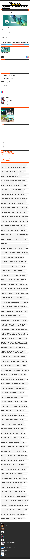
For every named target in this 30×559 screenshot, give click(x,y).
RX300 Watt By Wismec (18, 370)
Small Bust (25, 374)
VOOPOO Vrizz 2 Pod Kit (12, 495)
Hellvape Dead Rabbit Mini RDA (11, 280)
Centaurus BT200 (23, 203)
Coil (26, 207)
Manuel (19, 334)
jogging (2, 307)
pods (1, 356)
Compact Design (19, 208)
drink (18, 221)
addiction (22, 172)
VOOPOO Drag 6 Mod (20, 482)
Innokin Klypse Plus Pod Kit (10, 293)
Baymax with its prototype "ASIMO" (8, 100)
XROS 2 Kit (24, 514)
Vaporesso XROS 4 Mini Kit (22, 464)
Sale (28, 370)
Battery (19, 193)
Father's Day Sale (3, 253)
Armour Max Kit (22, 181)
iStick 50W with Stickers (7, 97)
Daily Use (28, 211)
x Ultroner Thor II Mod (12, 514)
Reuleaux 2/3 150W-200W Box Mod (12, 365)
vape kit (5, 437)
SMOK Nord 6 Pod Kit (15, 379)
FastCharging (26, 252)
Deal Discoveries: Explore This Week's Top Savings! (10, 547)
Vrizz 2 (17, 495)
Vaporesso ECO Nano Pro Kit (11, 451)
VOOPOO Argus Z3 (9, 477)
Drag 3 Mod (5, 220)
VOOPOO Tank (17, 486)
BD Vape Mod (7, 194)
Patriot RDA (24, 352)
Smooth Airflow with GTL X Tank (8, 550)
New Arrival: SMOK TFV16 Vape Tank (8, 553)
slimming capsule (16, 374)
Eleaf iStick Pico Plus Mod (23, 239)
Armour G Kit (17, 181)
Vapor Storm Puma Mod (8, 446)
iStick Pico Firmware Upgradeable (15, 302)
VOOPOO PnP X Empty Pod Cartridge (5, 486)
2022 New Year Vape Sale (19, 167)
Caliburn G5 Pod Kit (13, 202)
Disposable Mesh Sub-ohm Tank (24, 216)
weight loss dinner (23, 500)
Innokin (27, 288)
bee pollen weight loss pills (21, 194)
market (21, 334)
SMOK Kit (7, 379)
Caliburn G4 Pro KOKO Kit (4, 202)
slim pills (9, 374)
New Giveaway (18, 342)
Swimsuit (7, 410)
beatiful (13, 194)
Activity (19, 172)
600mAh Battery (2, 172)
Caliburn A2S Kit (18, 199)
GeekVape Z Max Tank (8, 270)
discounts (11, 216)
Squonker (19, 405)
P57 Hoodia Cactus (9, 352)
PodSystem (4, 356)
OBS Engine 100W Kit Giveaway (13, 347)
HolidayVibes (20, 284)
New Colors (11, 342)
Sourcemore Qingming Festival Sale (12, 401)
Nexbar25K (13, 343)
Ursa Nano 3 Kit (3, 419)
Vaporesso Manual (21, 459)
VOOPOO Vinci (8, 487)
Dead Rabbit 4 (13, 212)
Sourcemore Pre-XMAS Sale (4, 401)
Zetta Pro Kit (18, 518)
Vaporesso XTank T (3, 468)
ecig (3, 225)
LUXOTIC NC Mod (20, 333)
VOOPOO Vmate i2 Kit (10, 491)
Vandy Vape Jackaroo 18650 (4, 428)
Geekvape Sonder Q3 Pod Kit (4, 266)
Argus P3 (7, 181)
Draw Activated (15, 221)
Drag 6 (17, 220)
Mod (26, 338)
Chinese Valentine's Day (8, 207)
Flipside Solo (26, 253)
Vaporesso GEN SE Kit (10, 455)
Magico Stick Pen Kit (12, 334)
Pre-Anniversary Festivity (16, 356)
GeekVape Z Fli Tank (3, 270)
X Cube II (7, 514)
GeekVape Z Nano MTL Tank (4, 271)
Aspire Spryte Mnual (24, 185)
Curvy (11, 211)
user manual (19, 419)
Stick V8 (27, 406)
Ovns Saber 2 (8, 351)
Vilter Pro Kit (18, 469)
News (10, 343)
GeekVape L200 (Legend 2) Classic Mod (22, 262)
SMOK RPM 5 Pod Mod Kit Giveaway (9, 383)
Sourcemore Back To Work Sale (13, 396)
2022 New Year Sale (25, 167)
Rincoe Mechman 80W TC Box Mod (4, 369)
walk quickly (22, 496)
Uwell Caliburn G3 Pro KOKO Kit (4, 424)
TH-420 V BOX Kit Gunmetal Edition (5, 415)
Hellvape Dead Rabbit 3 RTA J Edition (15, 279)
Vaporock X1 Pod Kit (14, 468)
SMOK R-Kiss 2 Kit (3, 383)
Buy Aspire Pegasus (3, 199)
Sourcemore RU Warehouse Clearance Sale (22, 401)
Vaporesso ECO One (17, 451)
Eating (2, 225)
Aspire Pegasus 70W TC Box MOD (4, 185)
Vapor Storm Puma (3, 446)
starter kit (2, 406)
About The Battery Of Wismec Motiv (8, 81)
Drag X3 (6, 221)
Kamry (13, 311)
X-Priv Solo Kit (17, 514)
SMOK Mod (10, 379)
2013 (2, 148)
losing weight (14, 324)
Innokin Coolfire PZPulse (4, 289)
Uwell (23, 419)
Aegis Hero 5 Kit (10, 175)
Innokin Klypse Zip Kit (17, 293)
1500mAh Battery (22, 163)
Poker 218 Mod (8, 356)
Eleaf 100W (23, 226)
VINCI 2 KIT (22, 469)
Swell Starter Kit (3, 410)
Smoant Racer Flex (12, 378)
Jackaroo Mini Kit (15, 306)
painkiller (13, 352)
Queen (18, 361)
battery (16, 193)
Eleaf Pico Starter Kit (17, 248)
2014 (2, 147)
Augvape (12, 190)
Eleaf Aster (26, 226)
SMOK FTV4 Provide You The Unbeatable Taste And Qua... (7, 153)
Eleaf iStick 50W (15, 235)
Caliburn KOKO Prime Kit (20, 202)
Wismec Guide (7, 504)
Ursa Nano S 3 (7, 419)
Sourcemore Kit (16, 397)
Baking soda (9, 193)
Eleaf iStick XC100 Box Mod (4, 243)
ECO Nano (9, 225)
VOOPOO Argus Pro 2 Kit (3, 477)
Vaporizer (7, 468)
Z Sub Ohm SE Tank (3, 518)
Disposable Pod (2, 217)
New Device (14, 342)
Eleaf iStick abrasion (20, 235)
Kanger (22, 311)
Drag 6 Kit (20, 220)
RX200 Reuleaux (2, 370)
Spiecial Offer (15, 405)
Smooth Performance (17, 387)
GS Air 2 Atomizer (16, 275)
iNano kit (14, 288)
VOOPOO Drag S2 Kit (25, 482)
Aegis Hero (2, 175)
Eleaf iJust (2, 230)
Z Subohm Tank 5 (8, 518)
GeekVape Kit (2, 262)
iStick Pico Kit (21, 302)
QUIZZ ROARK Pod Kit (24, 361)
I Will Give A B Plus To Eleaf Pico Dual (8, 78)
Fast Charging (18, 252)
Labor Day (14, 320)
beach (10, 194)
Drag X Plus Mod (3, 221)
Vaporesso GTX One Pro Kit (17, 455)
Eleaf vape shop (26, 248)
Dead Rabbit (9, 212)
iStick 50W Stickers (17, 298)
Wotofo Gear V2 (22, 513)
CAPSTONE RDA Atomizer (3, 203)
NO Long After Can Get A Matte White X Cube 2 (6, 154)
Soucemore (20, 388)
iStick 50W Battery (12, 298)
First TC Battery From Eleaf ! (4, 159)
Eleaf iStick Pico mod (3, 239)
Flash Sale (18, 253)
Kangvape (24, 316)
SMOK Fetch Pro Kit (3, 379)
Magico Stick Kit (7, 334)
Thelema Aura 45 (11, 415)
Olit (24, 347)
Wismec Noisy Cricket (10, 505)
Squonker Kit (23, 405)
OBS (9, 347)
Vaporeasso (13, 446)
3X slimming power (3, 171)
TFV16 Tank (7, 414)
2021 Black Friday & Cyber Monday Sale (13, 166)
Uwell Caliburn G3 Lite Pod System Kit (13, 423)
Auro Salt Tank (15, 190)
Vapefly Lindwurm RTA (16, 442)
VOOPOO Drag (20, 478)
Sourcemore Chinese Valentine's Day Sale (22, 396)
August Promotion (8, 190)
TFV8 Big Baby (18, 414)
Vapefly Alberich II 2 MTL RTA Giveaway (5, 441)
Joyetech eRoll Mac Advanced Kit (24, 307)
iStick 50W (7, 298)
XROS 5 (27, 514)
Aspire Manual (13, 184)
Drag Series (26, 220)
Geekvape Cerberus (11, 261)
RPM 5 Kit (14, 369)
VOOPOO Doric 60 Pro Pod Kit (4, 478)
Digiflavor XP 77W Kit (3, 216)
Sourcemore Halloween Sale (10, 397)
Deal (21, 212)
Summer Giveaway (27, 42)
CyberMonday (24, 211)
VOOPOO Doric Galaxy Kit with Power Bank (13, 478)
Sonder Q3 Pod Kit (16, 388)
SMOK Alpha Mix (19, 378)
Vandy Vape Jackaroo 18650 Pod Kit (11, 428)
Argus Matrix (23, 180)
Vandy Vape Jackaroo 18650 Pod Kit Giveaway (21, 428)
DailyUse (2, 212)
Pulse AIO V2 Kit (12, 360)
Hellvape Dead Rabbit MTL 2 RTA (19, 280)
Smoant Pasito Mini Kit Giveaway (5, 378)
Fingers (15, 253)
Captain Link (8, 203)
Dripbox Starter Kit (22, 221)
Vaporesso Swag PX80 (9, 460)
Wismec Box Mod (3, 504)
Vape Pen (24, 437)
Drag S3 (23, 220)
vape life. (11, 437)
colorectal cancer (14, 208)
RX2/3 (24, 369)
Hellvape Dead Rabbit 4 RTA (4, 280)
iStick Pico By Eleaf (3, 302)
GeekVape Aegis (15, 257)
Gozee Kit (5, 275)
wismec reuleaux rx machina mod (11, 509)
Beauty (16, 194)
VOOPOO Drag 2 (25, 478)
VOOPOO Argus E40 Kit (8, 473)
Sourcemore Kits (21, 397)
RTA (16, 369)
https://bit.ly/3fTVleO (7, 29)
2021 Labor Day (2, 167)
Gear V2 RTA (8, 257)
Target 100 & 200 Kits (19, 410)
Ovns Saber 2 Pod (12, 351)
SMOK (15, 378)
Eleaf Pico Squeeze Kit (3, 248)
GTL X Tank (23, 275)
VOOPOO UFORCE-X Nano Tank (23, 486)
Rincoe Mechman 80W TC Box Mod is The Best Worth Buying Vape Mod (12, 539)
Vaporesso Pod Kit (26, 459)
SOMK (1, 388)
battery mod (21, 193)
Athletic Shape (12, 189)
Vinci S (25, 469)
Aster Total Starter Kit (7, 189)
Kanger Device (25, 311)
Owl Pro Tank (16, 351)
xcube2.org (21, 514)
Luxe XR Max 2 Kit (13, 333)
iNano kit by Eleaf (18, 288)
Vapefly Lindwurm (11, 442)
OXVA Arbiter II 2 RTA (3, 352)
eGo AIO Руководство (13, 226)
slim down (2, 374)
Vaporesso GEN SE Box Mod (4, 455)
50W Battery (24, 171)
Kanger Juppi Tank (10, 315)
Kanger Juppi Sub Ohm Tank (4, 315)
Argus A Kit (7, 180)
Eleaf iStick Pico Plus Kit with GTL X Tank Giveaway (13, 239)
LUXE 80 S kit (8, 333)
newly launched (7, 343)
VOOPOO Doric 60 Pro (14, 477)
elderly (18, 226)
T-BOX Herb (10, 410)
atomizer (16, 189)
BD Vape (27, 193)
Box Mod (12, 198)
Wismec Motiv (20, 504)
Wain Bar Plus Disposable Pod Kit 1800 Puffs (15, 496)
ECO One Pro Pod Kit (3, 226)
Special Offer (6, 405)
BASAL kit (13, 193)
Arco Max (2, 180)
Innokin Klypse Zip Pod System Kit (25, 293)
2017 (2, 144)
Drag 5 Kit (14, 220)
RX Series (22, 369)
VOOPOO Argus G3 (14, 473)
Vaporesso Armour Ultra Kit (4, 450)
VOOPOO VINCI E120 (13, 487)
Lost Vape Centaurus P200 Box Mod (5, 329)
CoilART (2, 208)
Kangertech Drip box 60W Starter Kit (5, 316)
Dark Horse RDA (5, 212)
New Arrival (7, 342)
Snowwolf (26, 387)
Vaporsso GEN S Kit (3, 32)
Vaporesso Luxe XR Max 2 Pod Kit (4, 459)
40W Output (15, 171)
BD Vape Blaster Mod (3, 194)
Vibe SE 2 (11, 469)
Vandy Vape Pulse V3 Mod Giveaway (5, 433)
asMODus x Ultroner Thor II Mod (5, 184)
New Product (22, 342)
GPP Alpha (12, 275)
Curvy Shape (14, 211)
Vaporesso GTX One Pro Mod (24, 455)
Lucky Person (2, 333)
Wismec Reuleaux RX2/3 (18, 509)
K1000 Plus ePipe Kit (3, 311)
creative (9, 211)
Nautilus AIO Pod (3, 342)
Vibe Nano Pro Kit (7, 469)
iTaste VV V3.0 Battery (3, 306)
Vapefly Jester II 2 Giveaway (13, 441)
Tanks (15, 410)
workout (15, 513)
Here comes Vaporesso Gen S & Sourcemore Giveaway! (4, 53)
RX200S (12, 370)
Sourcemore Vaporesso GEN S (21, 42)
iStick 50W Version (22, 298)
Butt (26, 198)
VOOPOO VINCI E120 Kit (18, 487)
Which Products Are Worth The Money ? (5, 158)
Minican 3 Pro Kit (15, 338)
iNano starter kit (23, 288)
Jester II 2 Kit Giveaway (20, 306)
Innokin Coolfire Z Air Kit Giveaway (22, 289)
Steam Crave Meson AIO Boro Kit (14, 406)
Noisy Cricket (16, 343)
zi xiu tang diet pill (23, 518)
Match (24, 334)
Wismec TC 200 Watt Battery (4, 513)
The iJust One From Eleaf (7, 94)
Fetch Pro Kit (8, 253)
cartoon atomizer (18, 203)
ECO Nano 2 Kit (13, 225)
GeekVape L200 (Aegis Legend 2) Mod (13, 262)
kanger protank (15, 315)
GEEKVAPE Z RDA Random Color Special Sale (12, 271)
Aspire (10, 184)
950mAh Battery (12, 172)
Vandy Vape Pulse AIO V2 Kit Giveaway (12, 432)
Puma (23, 360)
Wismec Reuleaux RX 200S (3, 509)
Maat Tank (24, 333)
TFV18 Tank (11, 414)
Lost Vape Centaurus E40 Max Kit (20, 325)
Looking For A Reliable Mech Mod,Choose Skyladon (10, 103)
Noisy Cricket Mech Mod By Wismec (23, 343)
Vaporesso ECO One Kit (23, 451)
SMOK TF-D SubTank (21, 383)
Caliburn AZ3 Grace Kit (24, 199)
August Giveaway (3, 190)
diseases (14, 216)
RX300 (14, 370)
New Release (26, 342)
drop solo (27, 221)
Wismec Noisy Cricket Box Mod (17, 505)
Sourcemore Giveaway (3, 397)
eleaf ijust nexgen (6, 230)
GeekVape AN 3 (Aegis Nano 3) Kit (4, 261)
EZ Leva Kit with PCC (3, 252)
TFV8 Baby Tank (14, 414)
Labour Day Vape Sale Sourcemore (24, 320)
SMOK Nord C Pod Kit (20, 379)
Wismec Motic (11, 504)
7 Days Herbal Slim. (7, 172)
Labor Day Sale (18, 320)
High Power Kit (12, 284)
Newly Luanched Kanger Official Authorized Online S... (7, 151)
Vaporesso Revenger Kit (3, 460)
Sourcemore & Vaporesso (14, 42)
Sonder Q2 (4, 388)
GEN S (3, 42)
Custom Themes (18, 211)
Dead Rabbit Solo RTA (18, 212)
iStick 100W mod (3, 297)
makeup (16, 334)
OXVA (19, 351)
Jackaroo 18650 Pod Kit (9, 306)
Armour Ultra (26, 181)
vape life (8, 437)
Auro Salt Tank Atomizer (21, 190)
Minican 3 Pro (11, 338)
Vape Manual (14, 437)
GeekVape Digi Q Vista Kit (23, 261)
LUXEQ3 (16, 333)
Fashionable (13, 252)
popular (11, 356)
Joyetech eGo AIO (9, 307)
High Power (8, 284)
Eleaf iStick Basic (26, 235)
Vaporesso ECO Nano (22, 450)
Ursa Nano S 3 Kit (12, 419)
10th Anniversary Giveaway (12, 163)
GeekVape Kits (6, 262)
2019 (2, 142)
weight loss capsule (12, 500)
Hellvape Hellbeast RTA (3, 284)
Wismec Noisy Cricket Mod (25, 505)
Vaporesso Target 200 (21, 460)
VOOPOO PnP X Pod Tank (12, 486)
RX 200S (19, 369)
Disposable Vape (12, 217)
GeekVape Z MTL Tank (14, 270)
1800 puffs (26, 163)
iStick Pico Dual (8, 302)
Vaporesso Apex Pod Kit (25, 446)
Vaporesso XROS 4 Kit (15, 464)
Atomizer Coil (20, 189)
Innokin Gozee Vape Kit (3, 293)
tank (13, 410)
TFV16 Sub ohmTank (3, 414)
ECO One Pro (24, 225)
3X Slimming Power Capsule (9, 171)
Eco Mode (6, 225)
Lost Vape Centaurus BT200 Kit (23, 324)
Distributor (16, 217)
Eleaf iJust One (11, 230)
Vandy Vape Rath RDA (23, 433)
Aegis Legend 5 (19, 175)
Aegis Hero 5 (5, 175)
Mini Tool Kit (6, 338)
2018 (2, 143)
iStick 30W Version (3, 298)
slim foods (5, 374)
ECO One (21, 225)
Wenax (27, 500)
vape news (21, 437)
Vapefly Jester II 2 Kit (20, 441)
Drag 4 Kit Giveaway (10, 220)
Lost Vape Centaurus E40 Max (12, 325)
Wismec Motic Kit (16, 504)
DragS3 (9, 221)
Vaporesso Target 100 (15, 460)
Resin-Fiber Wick (6, 365)
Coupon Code (5, 211)
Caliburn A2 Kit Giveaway (9, 199)
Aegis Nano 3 (2, 176)
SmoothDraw (22, 387)
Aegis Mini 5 (23, 175)
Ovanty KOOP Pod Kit (3, 351)
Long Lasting (6, 324)
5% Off (18, 171)
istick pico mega (26, 302)
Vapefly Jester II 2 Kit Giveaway (4, 442)
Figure (12, 253)
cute (21, 211)
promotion (2, 360)
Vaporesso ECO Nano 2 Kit (4, 451)
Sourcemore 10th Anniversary (4, 392)
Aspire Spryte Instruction (17, 185)
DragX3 (11, 221)
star (26, 405)
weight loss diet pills (18, 500)
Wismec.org (9, 513)
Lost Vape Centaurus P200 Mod (24, 329)
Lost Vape (18, 324)
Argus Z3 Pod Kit (11, 181)
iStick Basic (27, 298)
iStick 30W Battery (22, 297)
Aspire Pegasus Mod (11, 185)
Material (27, 334)
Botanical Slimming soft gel (4, 198)
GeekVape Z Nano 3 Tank (19, 270)
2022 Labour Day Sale (10, 167)
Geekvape (12, 257)
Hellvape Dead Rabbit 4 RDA (23, 279)
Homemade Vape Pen (25, 284)
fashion (10, 252)
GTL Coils (20, 275)
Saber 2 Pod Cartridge (24, 370)
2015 (2, 146)
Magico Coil (2, 334)
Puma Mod (25, 360)
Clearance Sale (21, 207)
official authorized (20, 347)
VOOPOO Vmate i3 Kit (16, 491)
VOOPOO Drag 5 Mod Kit (9, 482)
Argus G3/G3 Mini (12, 180)
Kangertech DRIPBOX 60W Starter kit (14, 316)
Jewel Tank (25, 306)
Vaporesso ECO (17, 450)
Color (7, 208)
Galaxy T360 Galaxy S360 (3, 257)
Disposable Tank (7, 217)
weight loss (7, 500)
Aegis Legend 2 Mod (15, 175)
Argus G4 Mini (19, 180)
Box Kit (9, 198)
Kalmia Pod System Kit (8, 311)
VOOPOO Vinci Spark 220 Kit (4, 491)
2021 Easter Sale (20, 166)
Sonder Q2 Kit (8, 388)
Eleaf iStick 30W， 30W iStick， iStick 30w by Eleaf (6, 235)
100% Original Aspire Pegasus (4, 163)
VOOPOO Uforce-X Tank (3, 487)
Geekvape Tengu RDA (17, 266)
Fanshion (7, 252)
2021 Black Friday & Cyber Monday (4, 166)
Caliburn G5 (9, 202)
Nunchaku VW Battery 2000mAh (4, 347)
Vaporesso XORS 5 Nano (3, 464)
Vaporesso (20, 446)
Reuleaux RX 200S (24, 365)
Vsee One (24, 495)
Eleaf (20, 226)
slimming (12, 374)
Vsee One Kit (27, 495)
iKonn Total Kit (10, 288)
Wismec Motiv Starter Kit (4, 505)
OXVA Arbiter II (23, 351)
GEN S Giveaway (6, 42)
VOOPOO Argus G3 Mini (19, 473)
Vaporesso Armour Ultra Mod (11, 450)
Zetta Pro (15, 518)
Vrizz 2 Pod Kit (20, 495)
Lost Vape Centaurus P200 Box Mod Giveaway (15, 329)
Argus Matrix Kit (3, 181)
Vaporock (10, 468)
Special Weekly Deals (11, 405)
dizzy (20, 217)
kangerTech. (21, 316)
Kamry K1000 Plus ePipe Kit (18, 311)
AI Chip (15, 176)
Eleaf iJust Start (23, 230)
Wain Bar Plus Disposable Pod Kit (5, 496)
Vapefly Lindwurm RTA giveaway (23, 442)
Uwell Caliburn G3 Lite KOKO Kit (4, 423)
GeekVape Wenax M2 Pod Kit (23, 266)
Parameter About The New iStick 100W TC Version (10, 75)
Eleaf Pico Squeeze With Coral (10, 248)
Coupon (2, 211)
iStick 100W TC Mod (8, 297)
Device (26, 212)
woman (12, 513)
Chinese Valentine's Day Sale (15, 207)
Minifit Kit (19, 338)
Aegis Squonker (6, 176)
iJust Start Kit (2, 288)
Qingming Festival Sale (13, 361)
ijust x (6, 288)
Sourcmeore (2, 405)
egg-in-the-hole (8, 226)
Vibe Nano (26, 468)
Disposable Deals (18, 216)
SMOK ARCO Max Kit (23, 378)
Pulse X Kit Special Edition (18, 360)
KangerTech (19, 315)
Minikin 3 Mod (24, 338)
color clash (9, 208)
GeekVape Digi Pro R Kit (17, 261)
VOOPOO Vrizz (7, 495)
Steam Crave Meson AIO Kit (22, 406)
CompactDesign (24, 208)
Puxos (5, 361)
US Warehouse (16, 419)
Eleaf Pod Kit (22, 248)
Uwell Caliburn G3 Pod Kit (22, 423)
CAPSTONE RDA (25, 202)
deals (24, 212)
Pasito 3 (21, 352)
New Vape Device (3, 343)
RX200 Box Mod (27, 369)
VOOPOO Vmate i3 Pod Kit (22, 491)
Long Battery (2, 324)
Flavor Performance (22, 253)
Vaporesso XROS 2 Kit (9, 464)
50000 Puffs (21, 171)
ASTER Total (2, 189)
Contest (28, 208)
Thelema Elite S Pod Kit (17, 415)
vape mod (18, 437)
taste (23, 410)
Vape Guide (2, 437)
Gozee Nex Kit (8, 275)
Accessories (16, 172)
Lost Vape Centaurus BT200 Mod (4, 325)
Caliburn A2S (14, 199)
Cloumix (24, 207)
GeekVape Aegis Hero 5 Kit (21, 257)
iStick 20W (18, 297)
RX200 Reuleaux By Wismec (8, 370)
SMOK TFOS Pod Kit (27, 383)
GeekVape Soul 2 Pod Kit (11, 266)
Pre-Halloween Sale (22, 356)
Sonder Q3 (11, 388)
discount (8, 216)
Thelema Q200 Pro (23, 415)
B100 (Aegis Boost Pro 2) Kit (4, 193)
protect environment (7, 360)
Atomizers (24, 189)
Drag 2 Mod (2, 220)
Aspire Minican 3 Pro (18, 184)
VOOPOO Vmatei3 (3, 495)
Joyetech (5, 307)
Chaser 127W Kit (2, 207)
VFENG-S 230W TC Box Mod (21, 468)
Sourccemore (23, 388)
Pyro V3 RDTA (8, 361)
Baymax (25, 193)
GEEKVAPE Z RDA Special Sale (21, 271)
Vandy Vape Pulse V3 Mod (20, 432)
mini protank (2, 338)
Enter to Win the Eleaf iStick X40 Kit (8, 524)
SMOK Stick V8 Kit (16, 383)
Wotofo (18, 513)
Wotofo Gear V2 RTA (3, 514)
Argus (4, 180)
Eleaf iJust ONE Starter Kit (17, 230)
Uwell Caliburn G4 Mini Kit (20, 424)
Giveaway (10, 42)
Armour (14, 181)
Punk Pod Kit (2, 361)
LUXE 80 (5, 333)
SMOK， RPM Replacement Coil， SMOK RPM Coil (6, 387)
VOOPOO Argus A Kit (3, 473)
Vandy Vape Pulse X (12, 433)
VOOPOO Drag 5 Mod (3, 482)
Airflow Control (19, 176)
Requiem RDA (2, 365)
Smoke (13, 387)
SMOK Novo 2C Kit (26, 379)
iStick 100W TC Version (13, 297)
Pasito (19, 352)
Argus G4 (16, 180)
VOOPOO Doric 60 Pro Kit (21, 477)
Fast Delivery (22, 252)
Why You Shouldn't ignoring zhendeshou (5, 160)
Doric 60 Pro (23, 217)
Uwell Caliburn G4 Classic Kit (12, 424)
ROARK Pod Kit (11, 369)
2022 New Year (14, 167)
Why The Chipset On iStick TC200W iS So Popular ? (6, 152)
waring (25, 496)
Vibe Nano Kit (2, 469)
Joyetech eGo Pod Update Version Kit (16, 307)
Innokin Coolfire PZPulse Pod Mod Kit (12, 289)
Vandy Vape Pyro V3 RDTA (17, 433)
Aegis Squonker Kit (11, 176)
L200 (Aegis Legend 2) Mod (10, 320)
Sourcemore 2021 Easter (21, 392)
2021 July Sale (24, 166)
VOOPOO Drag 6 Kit (15, 482)
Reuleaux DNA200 (19, 365)
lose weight (10, 324)
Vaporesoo (17, 446)
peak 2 (27, 352)
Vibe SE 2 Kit (14, 469)
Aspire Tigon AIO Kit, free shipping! (6, 135)
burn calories (23, 198)
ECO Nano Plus (17, 225)
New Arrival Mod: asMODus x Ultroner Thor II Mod (10, 542)
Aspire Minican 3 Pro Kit (25, 184)
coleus (4, 208)
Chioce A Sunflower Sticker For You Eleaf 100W (6, 157)
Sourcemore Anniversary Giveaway (5, 396)
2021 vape (6, 167)
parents (16, 352)
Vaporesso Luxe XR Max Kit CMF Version (13, 459)
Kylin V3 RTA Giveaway (3, 320)
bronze (15, 198)
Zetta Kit (12, 518)
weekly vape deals (3, 500)
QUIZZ (20, 361)
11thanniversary (18, 163)
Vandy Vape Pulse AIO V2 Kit (4, 432)
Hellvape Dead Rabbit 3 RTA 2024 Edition (5, 279)
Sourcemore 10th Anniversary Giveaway (13, 392)
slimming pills (21, 374)
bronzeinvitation (19, 198)
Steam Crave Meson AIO (7, 406)
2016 (2, 145)
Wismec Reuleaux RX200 (24, 509)
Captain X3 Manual (13, 203)
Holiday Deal (16, 284)
